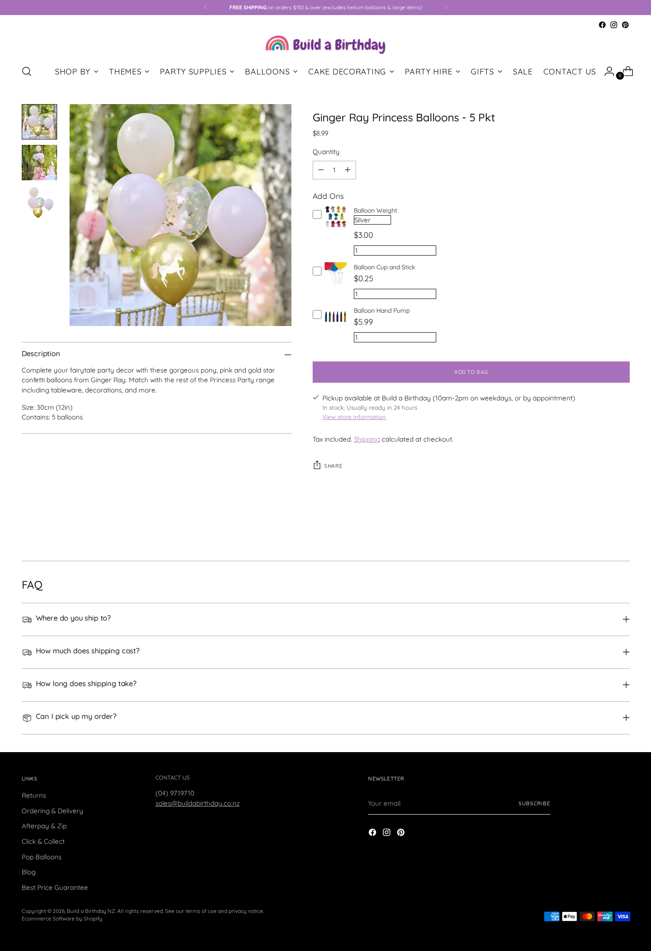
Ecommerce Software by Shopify (62, 918)
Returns (34, 795)
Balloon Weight (375, 210)
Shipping (367, 439)
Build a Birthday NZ (91, 911)
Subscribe (534, 803)
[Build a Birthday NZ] (325, 43)
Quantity (326, 152)
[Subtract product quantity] (321, 170)
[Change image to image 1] (39, 122)
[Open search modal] (26, 71)
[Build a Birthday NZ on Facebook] (602, 25)
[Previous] (205, 7)
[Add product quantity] (348, 170)
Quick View (336, 227)
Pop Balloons (42, 857)
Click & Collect (43, 841)
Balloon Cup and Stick (384, 267)
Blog (28, 872)
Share (333, 465)
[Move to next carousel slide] (622, 530)
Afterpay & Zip (44, 826)
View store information (354, 416)
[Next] (446, 7)
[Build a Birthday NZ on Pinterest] (625, 25)
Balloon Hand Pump (382, 310)
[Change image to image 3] (39, 203)
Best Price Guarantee (55, 887)
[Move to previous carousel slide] (601, 530)
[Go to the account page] (606, 71)
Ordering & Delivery (52, 811)
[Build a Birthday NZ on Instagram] (614, 25)
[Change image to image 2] (39, 162)
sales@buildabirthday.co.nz (197, 803)
